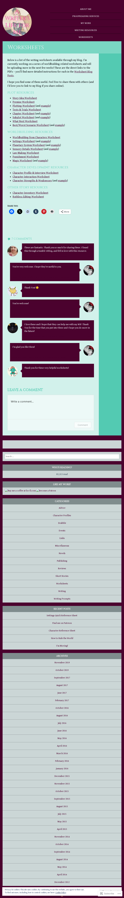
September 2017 (62, 677)
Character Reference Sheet (62, 630)
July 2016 (62, 723)
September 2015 (62, 799)
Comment (83, 425)
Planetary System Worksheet (29, 145)
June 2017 (62, 693)
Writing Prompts (62, 599)
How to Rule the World (62, 638)
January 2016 (62, 768)
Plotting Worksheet (24, 105)
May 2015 (62, 821)
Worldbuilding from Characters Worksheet (36, 137)
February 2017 (62, 700)
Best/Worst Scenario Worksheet (31, 125)
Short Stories (62, 576)
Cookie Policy (60, 893)
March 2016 (62, 753)
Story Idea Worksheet (25, 98)
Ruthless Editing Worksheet (28, 196)
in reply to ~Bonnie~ (59, 357)
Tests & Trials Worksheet (27, 109)
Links (62, 538)
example (45, 105)
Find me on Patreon (62, 623)
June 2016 (62, 730)
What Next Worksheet (25, 121)
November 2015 (62, 783)
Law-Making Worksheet (26, 152)
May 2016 (62, 738)
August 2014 (62, 859)
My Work (86, 23)
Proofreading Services (85, 16)
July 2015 (62, 814)
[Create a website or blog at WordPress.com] (62, 896)
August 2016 (62, 715)
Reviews (62, 568)
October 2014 (62, 844)
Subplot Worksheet (23, 117)
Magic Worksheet (22, 160)
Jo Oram (49, 277)
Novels (62, 553)
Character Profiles (62, 515)
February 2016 (62, 761)
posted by (45, 256)
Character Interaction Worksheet (31, 176)
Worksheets (86, 37)
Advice (62, 508)
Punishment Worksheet (26, 156)
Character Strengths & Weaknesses (32, 180)
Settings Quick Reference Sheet (62, 615)
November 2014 (62, 836)
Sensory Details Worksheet (28, 149)
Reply (89, 256)
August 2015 (62, 806)
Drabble (62, 523)
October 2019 (62, 670)
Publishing (62, 561)
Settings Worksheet (24, 141)
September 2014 (62, 852)
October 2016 (62, 708)
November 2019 (62, 662)
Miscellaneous (62, 546)
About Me (85, 9)
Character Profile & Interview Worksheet (35, 172)
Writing (62, 591)
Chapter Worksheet (24, 113)
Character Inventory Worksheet (30, 192)
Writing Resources (86, 30)
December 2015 (62, 776)
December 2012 (62, 882)
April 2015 (62, 829)
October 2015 (62, 791)
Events (62, 530)
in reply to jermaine (59, 314)
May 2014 (62, 867)
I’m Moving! (62, 646)
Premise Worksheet (24, 102)
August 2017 (62, 685)
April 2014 (62, 874)
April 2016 (62, 746)
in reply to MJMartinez (61, 277)
